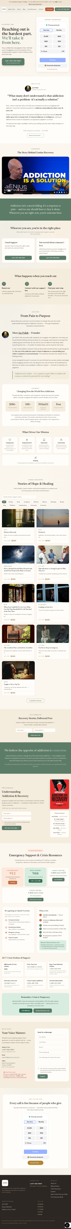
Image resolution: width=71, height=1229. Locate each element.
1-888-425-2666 (55, 983)
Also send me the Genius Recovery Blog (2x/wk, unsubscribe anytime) (17, 823)
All (4, 502)
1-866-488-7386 (32, 983)
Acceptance (27, 502)
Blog (24, 9)
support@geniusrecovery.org (10, 1057)
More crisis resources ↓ (35, 4)
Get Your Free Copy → (12, 828)
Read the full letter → (35, 135)
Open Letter (11, 9)
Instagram (40, 1204)
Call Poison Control (35, 899)
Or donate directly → (52, 69)
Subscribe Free (35, 735)
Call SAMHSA (58, 879)
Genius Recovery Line (42, 1010)
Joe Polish (23, 333)
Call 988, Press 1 (9, 983)
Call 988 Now (26, 1010)
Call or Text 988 (35, 881)
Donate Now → (35, 1163)
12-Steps (10, 502)
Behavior (44, 502)
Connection (43, 505)
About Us (53, 1183)
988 (56, 2)
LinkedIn (40, 1214)
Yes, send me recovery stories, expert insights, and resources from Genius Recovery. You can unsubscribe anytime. (53, 1070)
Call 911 (12, 882)
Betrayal (62, 502)
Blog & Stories (55, 1186)
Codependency (23, 505)
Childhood (12, 505)
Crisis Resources (32, 9)
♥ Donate (49, 9)
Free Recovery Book (57, 1197)
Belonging (53, 502)
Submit (42, 1076)
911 (26, 2)
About (19, 9)
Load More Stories (35, 700)
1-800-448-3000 (55, 969)
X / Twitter (40, 1209)
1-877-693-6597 (8, 1050)
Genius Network (7, 1207)
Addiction (36, 502)
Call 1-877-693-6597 (63, 9)
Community (33, 505)
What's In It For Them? (9, 1209)
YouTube (40, 1212)
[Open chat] (67, 1225)
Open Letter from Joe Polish (59, 1194)
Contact (41, 9)
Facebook (40, 1206)
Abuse (18, 502)
